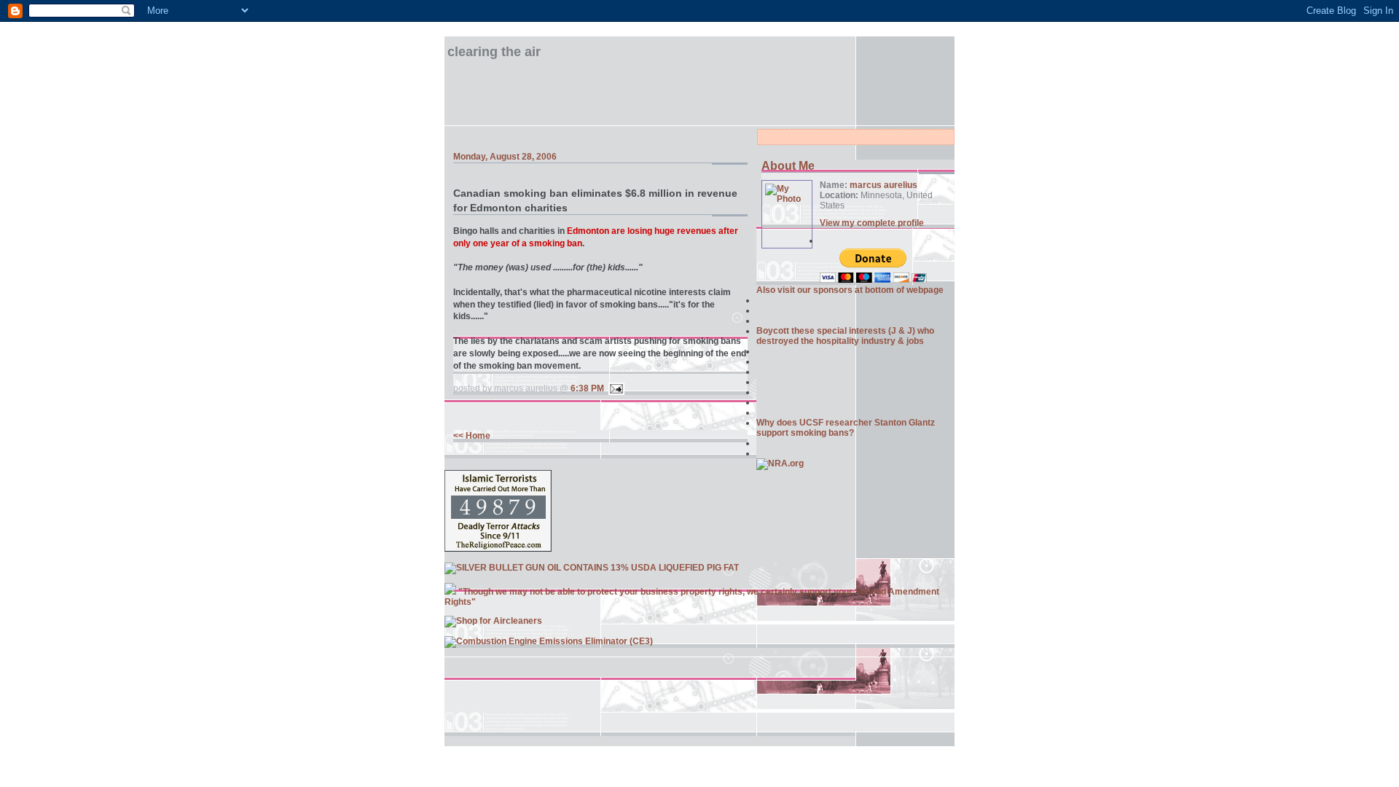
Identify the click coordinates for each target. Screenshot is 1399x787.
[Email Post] (614, 388)
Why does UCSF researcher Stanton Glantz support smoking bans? (845, 428)
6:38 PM (587, 388)
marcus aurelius (883, 185)
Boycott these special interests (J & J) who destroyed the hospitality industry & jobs (845, 336)
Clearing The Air (494, 51)
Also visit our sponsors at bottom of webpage (850, 290)
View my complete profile (872, 223)
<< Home (471, 436)
